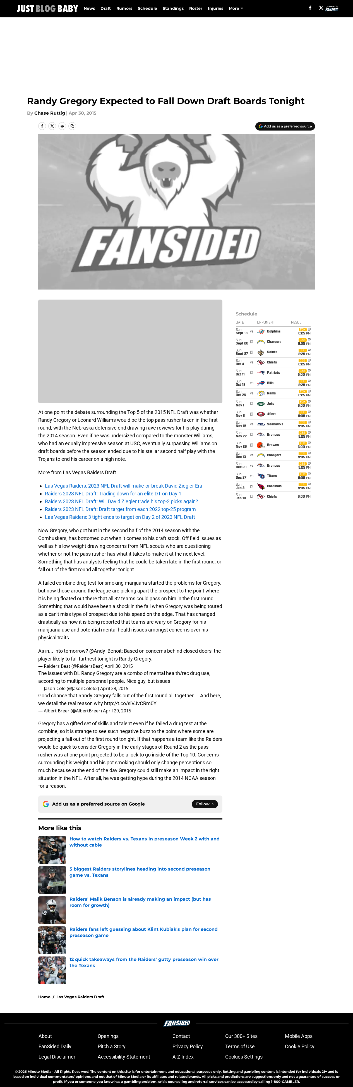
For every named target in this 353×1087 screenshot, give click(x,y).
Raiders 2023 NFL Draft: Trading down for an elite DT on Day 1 (113, 493)
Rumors (124, 8)
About (45, 1036)
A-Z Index (183, 1057)
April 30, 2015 (119, 666)
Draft (105, 8)
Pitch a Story (112, 1046)
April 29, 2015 (114, 688)
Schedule (147, 8)
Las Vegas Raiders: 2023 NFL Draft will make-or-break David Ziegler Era (123, 486)
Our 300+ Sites (241, 1036)
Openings (108, 1036)
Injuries (215, 8)
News (89, 8)
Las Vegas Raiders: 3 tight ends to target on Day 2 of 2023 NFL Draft (120, 517)
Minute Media (39, 1071)
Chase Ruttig (49, 113)
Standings (173, 8)
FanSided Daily (55, 1046)
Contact (181, 1036)
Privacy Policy (187, 1046)
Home (44, 996)
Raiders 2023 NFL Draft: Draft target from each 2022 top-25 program (120, 509)
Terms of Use (240, 1046)
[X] (321, 8)
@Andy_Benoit (105, 651)
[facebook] (310, 8)
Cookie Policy (299, 1046)
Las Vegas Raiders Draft (80, 996)
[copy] (72, 126)
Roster (195, 8)
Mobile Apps (299, 1036)
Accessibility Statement (124, 1057)
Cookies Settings (244, 1057)
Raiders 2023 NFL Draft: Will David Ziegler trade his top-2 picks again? (121, 501)
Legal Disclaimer (57, 1057)
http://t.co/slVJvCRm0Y (130, 703)
